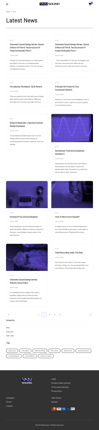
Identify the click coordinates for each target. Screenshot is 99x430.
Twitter (9, 402)
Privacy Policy (56, 391)
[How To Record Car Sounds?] (72, 194)
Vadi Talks (10, 336)
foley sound (68, 351)
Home (8, 12)
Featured (9, 332)
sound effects (30, 356)
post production (83, 351)
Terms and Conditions (60, 387)
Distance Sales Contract (61, 383)
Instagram (10, 398)
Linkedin (9, 406)
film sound (54, 351)
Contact (54, 402)
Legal (53, 379)
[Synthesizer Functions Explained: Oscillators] (72, 128)
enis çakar (25, 351)
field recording (40, 351)
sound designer (13, 356)
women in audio (45, 356)
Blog (12, 40)
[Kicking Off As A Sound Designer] (27, 194)
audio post (12, 351)
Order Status (56, 398)
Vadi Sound (45, 425)
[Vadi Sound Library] (49, 4)
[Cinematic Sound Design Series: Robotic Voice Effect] (27, 257)
